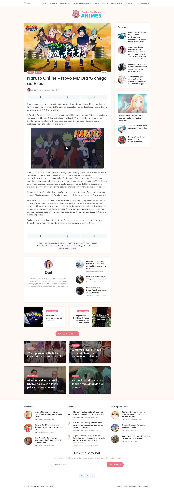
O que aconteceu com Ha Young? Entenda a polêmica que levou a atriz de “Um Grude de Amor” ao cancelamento (137, 53)
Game (82, 243)
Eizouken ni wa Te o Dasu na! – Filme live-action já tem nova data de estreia (96, 265)
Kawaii (96, 3)
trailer (73, 248)
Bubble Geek (115, 3)
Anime (40, 243)
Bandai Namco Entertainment (55, 243)
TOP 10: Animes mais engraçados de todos (137, 126)
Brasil (69, 243)
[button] (67, 148)
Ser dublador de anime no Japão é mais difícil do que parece (87, 384)
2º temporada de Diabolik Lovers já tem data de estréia (44, 354)
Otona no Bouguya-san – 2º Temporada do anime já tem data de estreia (134, 414)
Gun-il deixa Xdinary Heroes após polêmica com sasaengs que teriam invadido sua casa (137, 37)
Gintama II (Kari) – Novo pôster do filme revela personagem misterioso (86, 353)
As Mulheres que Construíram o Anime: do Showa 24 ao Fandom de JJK (137, 80)
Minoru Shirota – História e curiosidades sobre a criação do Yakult (48, 414)
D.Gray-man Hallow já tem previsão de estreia (96, 277)
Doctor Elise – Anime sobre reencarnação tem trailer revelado (131, 117)
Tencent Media (64, 248)
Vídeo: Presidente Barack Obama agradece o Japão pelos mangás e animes (42, 384)
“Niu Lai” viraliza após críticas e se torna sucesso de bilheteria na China (88, 413)
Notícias (52, 3)
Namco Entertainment (44, 246)
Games (30, 72)
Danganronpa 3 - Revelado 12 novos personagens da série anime (81, 319)
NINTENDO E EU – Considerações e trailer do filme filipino (136, 437)
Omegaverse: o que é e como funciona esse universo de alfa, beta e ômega (137, 67)
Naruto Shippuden (35, 215)
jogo (88, 243)
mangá (94, 243)
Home (44, 3)
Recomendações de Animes (81, 3)
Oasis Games (93, 246)
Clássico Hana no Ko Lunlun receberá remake (133, 426)
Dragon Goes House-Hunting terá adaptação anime (137, 139)
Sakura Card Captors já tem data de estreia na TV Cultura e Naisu (48, 427)
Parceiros (128, 3)
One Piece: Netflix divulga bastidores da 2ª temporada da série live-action (48, 440)
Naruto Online (67, 246)
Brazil (76, 243)
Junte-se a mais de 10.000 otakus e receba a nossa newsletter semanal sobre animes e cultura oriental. (87, 458)
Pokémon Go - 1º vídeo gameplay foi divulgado (54, 317)
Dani (35, 90)
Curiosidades (64, 3)
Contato (146, 486)
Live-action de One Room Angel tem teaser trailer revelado (96, 290)
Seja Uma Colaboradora (132, 486)
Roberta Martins (78, 417)
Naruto (30, 104)
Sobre (104, 3)
